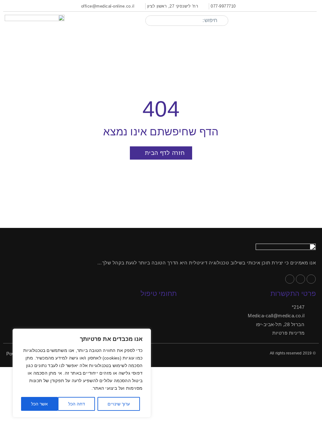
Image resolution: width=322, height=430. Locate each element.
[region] (82, 373)
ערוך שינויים (119, 403)
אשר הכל (39, 403)
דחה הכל (76, 403)
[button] (313, 20)
